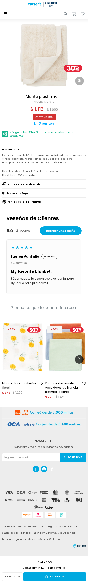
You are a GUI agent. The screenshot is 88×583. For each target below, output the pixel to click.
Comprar (57, 576)
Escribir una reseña (60, 231)
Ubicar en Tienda (33, 568)
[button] (65, 14)
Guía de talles (56, 568)
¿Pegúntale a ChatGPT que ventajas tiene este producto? (42, 134)
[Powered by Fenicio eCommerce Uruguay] (79, 546)
